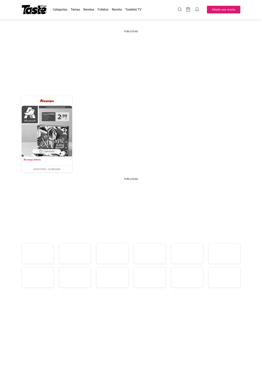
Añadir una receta (223, 9)
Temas (75, 9)
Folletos (103, 9)
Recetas (88, 9)
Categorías (60, 9)
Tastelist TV (133, 9)
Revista (117, 9)
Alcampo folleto (32, 159)
